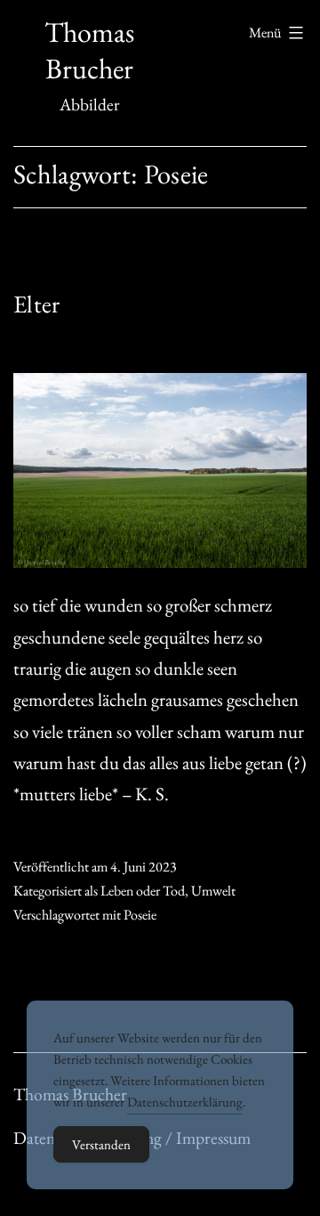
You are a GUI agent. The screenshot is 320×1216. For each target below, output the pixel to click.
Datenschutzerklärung (185, 1101)
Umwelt (213, 890)
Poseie (140, 914)
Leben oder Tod (142, 890)
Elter (36, 304)
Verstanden (101, 1144)
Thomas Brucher (89, 50)
